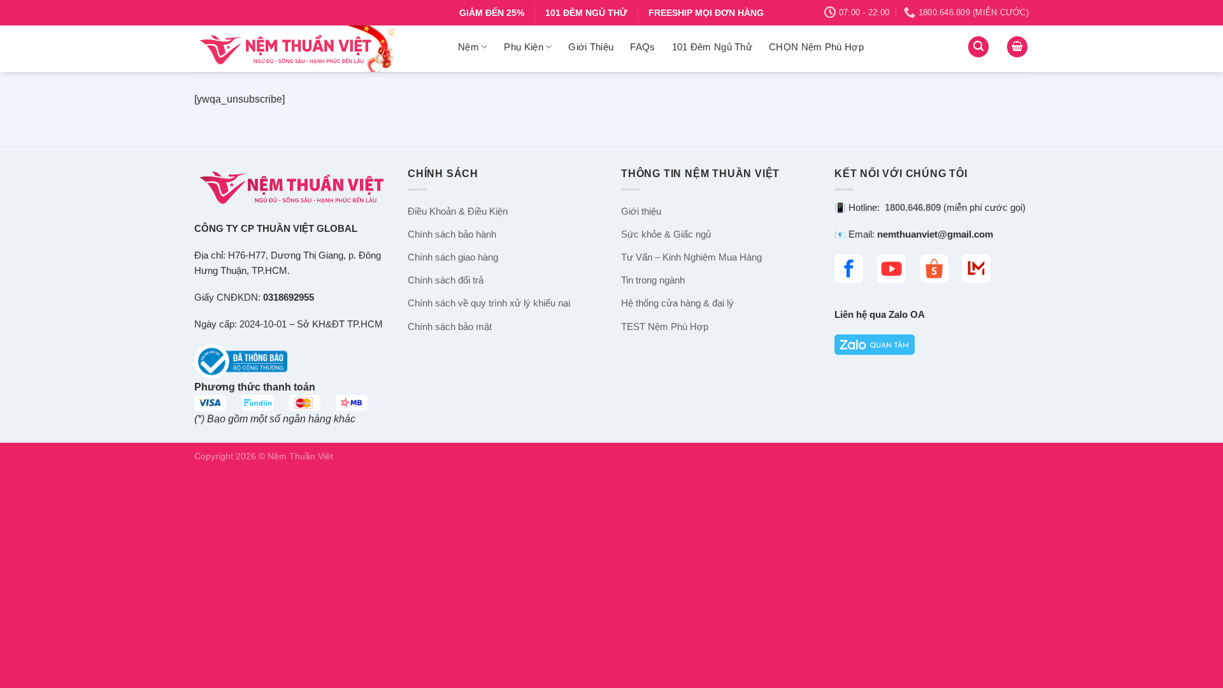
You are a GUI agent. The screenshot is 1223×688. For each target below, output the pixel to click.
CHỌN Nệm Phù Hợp (816, 46)
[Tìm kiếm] (978, 46)
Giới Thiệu (590, 46)
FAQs (642, 46)
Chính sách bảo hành (452, 234)
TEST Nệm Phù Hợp (664, 327)
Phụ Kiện (523, 46)
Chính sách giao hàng (453, 257)
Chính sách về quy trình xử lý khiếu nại (489, 303)
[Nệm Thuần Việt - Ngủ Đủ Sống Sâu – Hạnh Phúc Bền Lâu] (316, 48)
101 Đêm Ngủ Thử (712, 46)
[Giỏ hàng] (1017, 46)
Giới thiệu (641, 211)
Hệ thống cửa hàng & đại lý (677, 303)
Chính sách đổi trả (445, 280)
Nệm (468, 46)
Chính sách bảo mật (450, 327)
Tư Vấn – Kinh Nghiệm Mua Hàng (691, 257)
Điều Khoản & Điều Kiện (458, 211)
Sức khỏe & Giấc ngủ (666, 234)
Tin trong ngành (653, 280)
